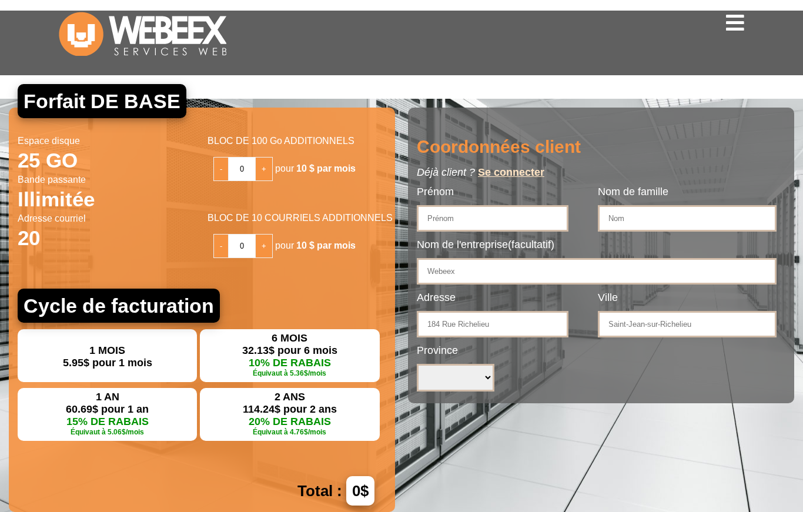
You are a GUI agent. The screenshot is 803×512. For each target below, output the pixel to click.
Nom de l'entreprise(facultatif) (485, 244)
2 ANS (290, 413)
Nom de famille (633, 192)
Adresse (436, 297)
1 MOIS (107, 356)
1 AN (107, 413)
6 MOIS (289, 354)
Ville (608, 297)
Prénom (435, 192)
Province (437, 350)
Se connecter (511, 172)
